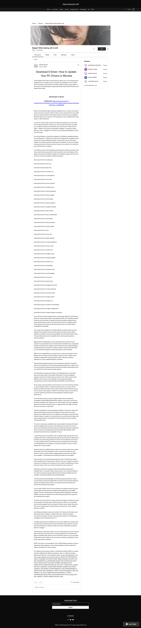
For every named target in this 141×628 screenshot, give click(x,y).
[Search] (94, 49)
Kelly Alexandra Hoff (71, 4)
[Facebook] (68, 619)
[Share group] (108, 49)
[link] (37, 55)
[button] (133, 9)
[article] (56, 327)
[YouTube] (70, 619)
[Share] (78, 65)
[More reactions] (40, 582)
